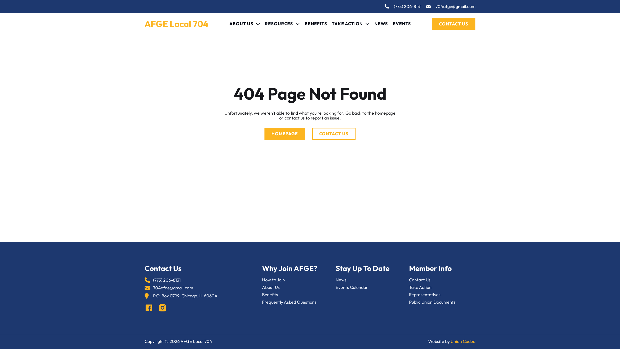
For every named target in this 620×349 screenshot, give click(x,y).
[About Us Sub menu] (258, 24)
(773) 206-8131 (407, 6)
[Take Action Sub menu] (367, 24)
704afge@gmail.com (455, 6)
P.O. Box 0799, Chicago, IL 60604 (185, 296)
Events (402, 23)
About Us (241, 23)
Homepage (284, 133)
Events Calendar (352, 287)
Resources (279, 23)
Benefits (316, 23)
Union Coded (463, 341)
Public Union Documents (432, 302)
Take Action (347, 23)
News (381, 23)
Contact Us (453, 24)
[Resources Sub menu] (297, 24)
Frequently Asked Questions (289, 302)
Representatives (425, 294)
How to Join (273, 280)
